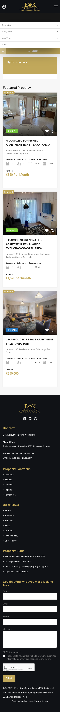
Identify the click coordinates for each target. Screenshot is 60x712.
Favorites (9, 516)
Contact (9, 531)
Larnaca (9, 485)
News (7, 526)
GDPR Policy (10, 541)
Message (7, 629)
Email (5, 603)
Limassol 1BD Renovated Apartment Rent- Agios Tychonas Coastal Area (24, 244)
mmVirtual (43, 701)
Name (6, 591)
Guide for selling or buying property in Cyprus (26, 567)
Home (8, 510)
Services (9, 521)
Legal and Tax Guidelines (16, 572)
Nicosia (8, 480)
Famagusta (10, 495)
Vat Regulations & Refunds (18, 562)
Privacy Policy (11, 536)
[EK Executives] (30, 10)
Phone (6, 616)
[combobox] (30, 25)
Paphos (8, 490)
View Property (30, 127)
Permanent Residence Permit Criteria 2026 (25, 556)
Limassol (9, 475)
